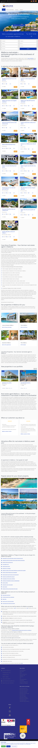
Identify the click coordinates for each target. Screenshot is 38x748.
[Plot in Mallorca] (28, 335)
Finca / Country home (23, 674)
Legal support (5, 586)
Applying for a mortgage (7, 568)
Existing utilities (5, 582)
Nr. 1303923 (4, 86)
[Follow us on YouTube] (10, 715)
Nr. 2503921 (4, 195)
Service (16, 9)
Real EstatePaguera (5, 491)
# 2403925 (3, 385)
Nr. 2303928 (22, 108)
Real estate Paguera (23, 696)
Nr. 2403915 (22, 217)
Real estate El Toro (23, 694)
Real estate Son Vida (23, 699)
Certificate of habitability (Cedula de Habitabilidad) (11, 580)
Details (15, 86)
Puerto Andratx (24, 384)
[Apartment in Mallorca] (9, 335)
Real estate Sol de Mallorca (24, 698)
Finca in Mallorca (24, 325)
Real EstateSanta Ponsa (5, 481)
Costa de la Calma (24, 190)
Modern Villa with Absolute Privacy (8, 144)
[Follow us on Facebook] (9, 707)
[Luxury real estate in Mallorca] (9, 318)
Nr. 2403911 (22, 151)
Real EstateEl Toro (24, 491)
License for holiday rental (24, 681)
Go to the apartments (7, 344)
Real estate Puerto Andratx (24, 689)
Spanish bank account (6, 566)
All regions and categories (24, 683)
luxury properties (30, 58)
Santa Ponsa (5, 81)
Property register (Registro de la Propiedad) (10, 572)
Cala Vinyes (23, 168)
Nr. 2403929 (4, 216)
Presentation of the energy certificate (9, 578)
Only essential (14, 746)
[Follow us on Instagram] (10, 711)
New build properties (23, 679)
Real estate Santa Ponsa (23, 688)
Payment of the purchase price (8, 562)
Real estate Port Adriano (23, 697)
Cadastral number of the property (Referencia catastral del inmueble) (14, 570)
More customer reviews (7, 431)
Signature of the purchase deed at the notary (10, 588)
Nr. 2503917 (4, 239)
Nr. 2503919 (4, 173)
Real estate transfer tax (6, 595)
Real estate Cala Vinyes (23, 692)
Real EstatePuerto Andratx (5, 502)
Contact (21, 9)
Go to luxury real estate (7, 327)
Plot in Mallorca (24, 342)
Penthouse (21, 676)
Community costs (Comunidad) (8, 584)
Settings (8, 746)
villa (15, 608)
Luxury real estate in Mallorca (7, 325)
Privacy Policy (28, 744)
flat (27, 608)
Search (28, 48)
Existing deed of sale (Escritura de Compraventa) (11, 574)
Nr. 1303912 (4, 130)
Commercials (22, 680)
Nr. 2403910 (4, 151)
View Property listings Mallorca (19, 25)
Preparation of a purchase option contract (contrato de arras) (13, 558)
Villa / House (22, 671)
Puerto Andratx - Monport (7, 234)
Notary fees (4, 599)
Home (4, 9)
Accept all (3, 746)
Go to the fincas (24, 327)
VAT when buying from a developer (8, 597)
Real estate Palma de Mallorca (24, 701)
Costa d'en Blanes (5, 190)
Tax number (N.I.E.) (6, 564)
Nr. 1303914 (22, 130)
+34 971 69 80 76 (7, 678)
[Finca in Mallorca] (28, 318)
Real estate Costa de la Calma (24, 693)
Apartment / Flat (22, 675)
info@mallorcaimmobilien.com (9, 680)
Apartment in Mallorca (6, 342)
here (22, 663)
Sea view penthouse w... (26, 382)
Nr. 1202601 (22, 86)
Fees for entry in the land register (8, 601)
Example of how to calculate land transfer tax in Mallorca (21, 630)
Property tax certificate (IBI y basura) (8, 576)
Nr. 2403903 (22, 173)
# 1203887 (22, 385)
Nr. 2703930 (22, 195)
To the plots (23, 344)
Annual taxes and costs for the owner (9, 603)
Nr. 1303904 (4, 108)
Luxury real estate (22, 670)
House (21, 672)
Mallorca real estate (9, 9)
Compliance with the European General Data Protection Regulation (14, 560)
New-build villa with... (7, 382)
